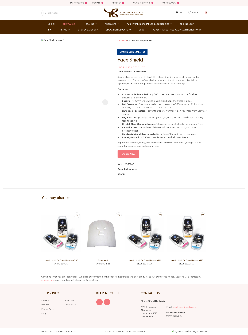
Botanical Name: (127, 169)
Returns (45, 304)
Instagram (107, 302)
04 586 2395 (156, 300)
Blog (141, 30)
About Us (69, 300)
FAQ (43, 313)
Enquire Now (128, 154)
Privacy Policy (48, 309)
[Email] (134, 174)
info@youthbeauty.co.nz (184, 307)
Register (116, 3)
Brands (90, 24)
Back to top (46, 331)
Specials (96, 3)
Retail (63, 30)
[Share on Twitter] (129, 174)
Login (180, 13)
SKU (120, 164)
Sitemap (59, 331)
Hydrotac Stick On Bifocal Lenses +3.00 (61, 260)
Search (69, 13)
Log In (51, 24)
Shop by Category (88, 30)
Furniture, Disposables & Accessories (148, 24)
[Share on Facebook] (126, 174)
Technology (187, 24)
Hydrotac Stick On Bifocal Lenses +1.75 (186, 260)
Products (110, 24)
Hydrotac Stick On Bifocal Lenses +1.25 (144, 260)
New (49, 30)
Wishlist (195, 13)
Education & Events (117, 30)
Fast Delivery (169, 3)
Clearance (69, 24)
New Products (76, 3)
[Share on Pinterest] (137, 174)
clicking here (48, 280)
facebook (99, 302)
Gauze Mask (103, 260)
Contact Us (70, 304)
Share (121, 174)
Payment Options (141, 3)
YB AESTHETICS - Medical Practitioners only (177, 30)
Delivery (45, 300)
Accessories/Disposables (140, 40)
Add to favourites (77, 215)
